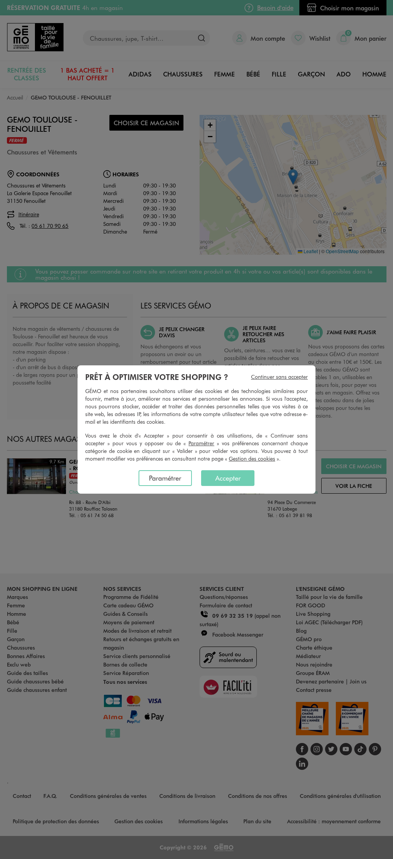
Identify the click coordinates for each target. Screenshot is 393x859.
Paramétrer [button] (201, 443)
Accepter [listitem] (228, 478)
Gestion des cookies (252, 458)
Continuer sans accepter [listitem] (279, 376)
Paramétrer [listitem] (165, 478)
